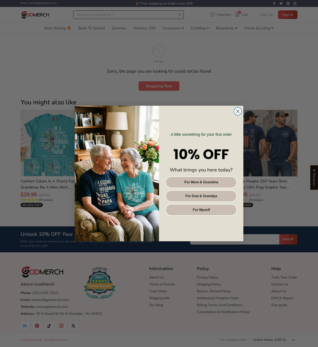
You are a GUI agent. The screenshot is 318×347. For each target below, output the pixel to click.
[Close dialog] (238, 111)
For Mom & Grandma (201, 182)
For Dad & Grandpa (201, 196)
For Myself (201, 210)
